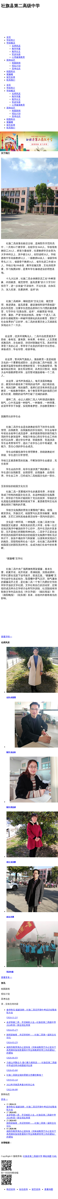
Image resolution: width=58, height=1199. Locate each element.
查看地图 (48, 1189)
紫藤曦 (9, 74)
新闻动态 (10, 60)
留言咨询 (36, 1189)
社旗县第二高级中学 (32, 1156)
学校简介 (10, 40)
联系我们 (10, 80)
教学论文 (16, 51)
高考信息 (16, 68)
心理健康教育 (18, 57)
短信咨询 (23, 1189)
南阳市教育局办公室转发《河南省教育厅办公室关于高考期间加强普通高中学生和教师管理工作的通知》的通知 (31, 1134)
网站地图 (47, 1156)
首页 (8, 37)
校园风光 (10, 71)
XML (54, 1156)
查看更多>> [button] (6, 977)
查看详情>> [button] (6, 636)
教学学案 (16, 48)
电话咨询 (10, 1189)
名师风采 (16, 46)
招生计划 (16, 66)
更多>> (4, 1099)
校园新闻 (16, 63)
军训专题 (16, 54)
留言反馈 (10, 77)
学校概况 (10, 43)
